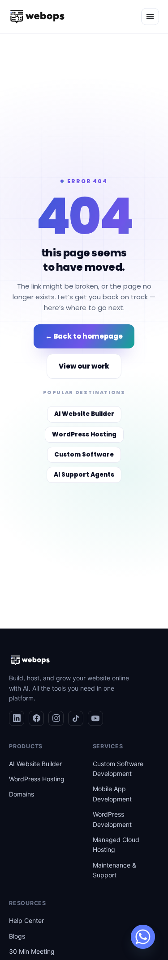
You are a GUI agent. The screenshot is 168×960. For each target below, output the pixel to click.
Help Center (26, 920)
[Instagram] (56, 718)
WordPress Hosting (37, 779)
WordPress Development (112, 819)
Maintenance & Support (114, 870)
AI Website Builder (35, 763)
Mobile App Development (112, 793)
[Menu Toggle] (150, 16)
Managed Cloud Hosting (116, 844)
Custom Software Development (118, 768)
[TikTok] (75, 718)
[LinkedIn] (16, 718)
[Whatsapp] (143, 937)
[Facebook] (36, 718)
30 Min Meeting (32, 951)
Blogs (17, 936)
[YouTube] (95, 718)
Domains (21, 794)
